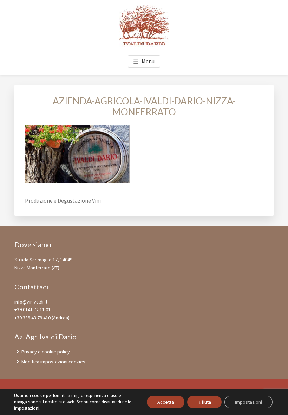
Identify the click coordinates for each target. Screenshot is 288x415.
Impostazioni (248, 402)
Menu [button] (148, 61)
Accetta (165, 402)
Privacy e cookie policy (45, 352)
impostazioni (26, 408)
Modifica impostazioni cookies (53, 361)
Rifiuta (204, 402)
